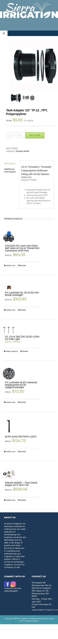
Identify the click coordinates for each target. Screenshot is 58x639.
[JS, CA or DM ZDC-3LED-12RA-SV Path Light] (9, 330)
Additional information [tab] (10, 170)
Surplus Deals (22, 151)
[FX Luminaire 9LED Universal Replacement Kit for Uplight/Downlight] (9, 374)
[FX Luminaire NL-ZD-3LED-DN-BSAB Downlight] (9, 286)
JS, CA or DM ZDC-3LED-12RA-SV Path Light (22, 337)
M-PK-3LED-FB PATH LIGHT (21, 436)
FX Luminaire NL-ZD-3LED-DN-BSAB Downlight (22, 293)
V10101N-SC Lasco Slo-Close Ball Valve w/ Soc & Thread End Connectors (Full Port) (22, 248)
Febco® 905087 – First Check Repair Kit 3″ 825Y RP (21, 484)
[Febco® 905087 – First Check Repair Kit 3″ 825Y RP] (9, 474)
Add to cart (34, 135)
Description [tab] (10, 163)
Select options (12, 351)
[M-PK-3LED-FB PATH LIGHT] (9, 426)
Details (23, 265)
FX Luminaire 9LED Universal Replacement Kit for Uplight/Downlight (21, 385)
